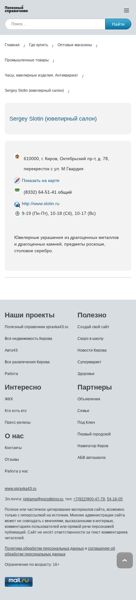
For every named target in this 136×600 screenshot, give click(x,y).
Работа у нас (16, 471)
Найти (118, 24)
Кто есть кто (16, 411)
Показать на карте (40, 180)
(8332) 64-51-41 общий (48, 192)
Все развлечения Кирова (27, 362)
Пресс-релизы (18, 422)
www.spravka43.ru (20, 488)
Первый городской (94, 434)
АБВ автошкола (91, 457)
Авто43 (11, 350)
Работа (11, 374)
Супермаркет (89, 362)
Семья (83, 411)
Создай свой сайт (93, 327)
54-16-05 (115, 499)
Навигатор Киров (92, 446)
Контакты (13, 448)
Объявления (88, 399)
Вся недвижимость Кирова (28, 338)
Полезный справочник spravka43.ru (36, 327)
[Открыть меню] (126, 10)
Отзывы (12, 459)
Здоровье (86, 374)
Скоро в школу (90, 338)
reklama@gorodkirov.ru (43, 499)
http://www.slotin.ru (40, 203)
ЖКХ (9, 399)
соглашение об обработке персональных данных (60, 551)
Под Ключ (86, 422)
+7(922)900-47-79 (89, 499)
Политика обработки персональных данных (44, 548)
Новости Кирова (92, 350)
